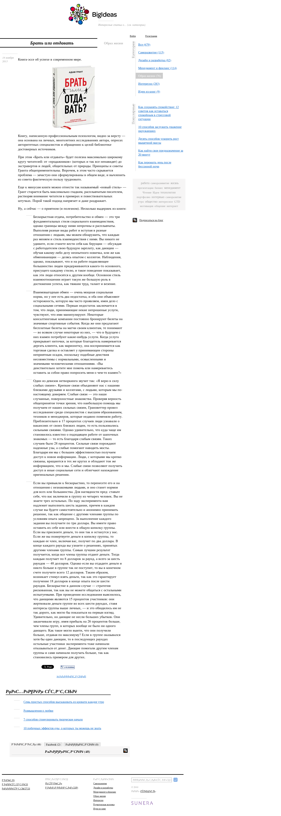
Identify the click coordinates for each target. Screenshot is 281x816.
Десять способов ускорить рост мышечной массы (158, 141)
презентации (145, 187)
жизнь (175, 183)
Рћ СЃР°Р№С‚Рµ (53, 783)
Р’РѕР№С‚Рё (8, 780)
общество (151, 201)
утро (141, 201)
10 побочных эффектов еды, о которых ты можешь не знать (62, 728)
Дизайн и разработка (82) (154, 60)
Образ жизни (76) (149, 76)
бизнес (159, 187)
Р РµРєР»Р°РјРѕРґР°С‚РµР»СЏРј (61, 787)
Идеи (156, 192)
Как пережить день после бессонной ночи (154, 164)
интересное (166, 201)
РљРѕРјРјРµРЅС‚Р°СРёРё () (82, 744)
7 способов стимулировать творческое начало (53, 719)
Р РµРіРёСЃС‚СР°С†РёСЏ (15, 784)
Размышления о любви (38, 710)
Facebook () (53, 744)
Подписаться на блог (151, 220)
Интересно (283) (149, 84)
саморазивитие (160, 183)
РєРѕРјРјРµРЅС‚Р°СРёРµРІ (71, 676)
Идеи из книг (99, 808)
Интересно (98, 800)
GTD (177, 201)
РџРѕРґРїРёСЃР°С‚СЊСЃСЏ (16, 788)
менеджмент (172, 187)
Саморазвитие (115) (151, 52)
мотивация (146, 206)
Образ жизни (99, 795)
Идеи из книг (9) (149, 91)
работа (145, 183)
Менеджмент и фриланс (104, 791)
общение (160, 206)
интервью (158, 197)
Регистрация (151, 35)
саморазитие (173, 197)
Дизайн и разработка (103, 787)
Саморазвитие (100, 783)
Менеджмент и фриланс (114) (157, 68)
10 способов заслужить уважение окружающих (160, 129)
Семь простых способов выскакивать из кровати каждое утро (64, 702)
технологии (168, 192)
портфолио (143, 197)
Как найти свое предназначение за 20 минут (160, 152)
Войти (133, 35)
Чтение (147, 192)
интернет (172, 206)
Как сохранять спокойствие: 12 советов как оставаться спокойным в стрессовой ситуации (158, 113)
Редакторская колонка (104, 804)
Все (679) (144, 44)
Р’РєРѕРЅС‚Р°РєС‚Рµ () (26, 744)
